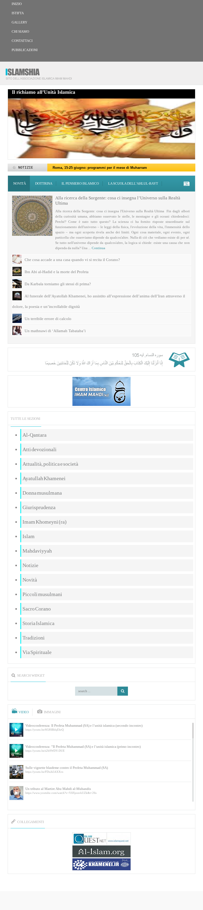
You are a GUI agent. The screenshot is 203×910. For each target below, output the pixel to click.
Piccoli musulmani (42, 594)
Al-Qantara (34, 435)
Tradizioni (33, 638)
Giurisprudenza (39, 507)
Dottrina (43, 183)
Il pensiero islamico (80, 183)
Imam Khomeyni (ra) (44, 522)
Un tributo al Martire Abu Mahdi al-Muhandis (58, 789)
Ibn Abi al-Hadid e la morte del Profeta (57, 272)
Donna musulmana (42, 493)
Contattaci (22, 41)
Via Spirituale (37, 652)
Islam (28, 536)
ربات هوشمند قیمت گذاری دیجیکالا (101, 901)
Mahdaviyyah (37, 551)
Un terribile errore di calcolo (48, 319)
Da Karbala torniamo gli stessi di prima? (58, 284)
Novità (19, 183)
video (24, 712)
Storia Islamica (38, 623)
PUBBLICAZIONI (25, 50)
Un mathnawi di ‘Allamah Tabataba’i (55, 331)
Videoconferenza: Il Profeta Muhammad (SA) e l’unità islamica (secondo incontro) (83, 725)
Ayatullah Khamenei (44, 478)
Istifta (18, 13)
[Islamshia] (40, 72)
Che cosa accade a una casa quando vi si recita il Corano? (72, 260)
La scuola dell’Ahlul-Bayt (133, 183)
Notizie (30, 565)
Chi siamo (20, 31)
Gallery (19, 22)
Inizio (17, 4)
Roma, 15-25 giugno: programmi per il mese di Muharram (100, 168)
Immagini (52, 712)
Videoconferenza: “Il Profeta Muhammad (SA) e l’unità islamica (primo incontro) (83, 747)
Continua (98, 248)
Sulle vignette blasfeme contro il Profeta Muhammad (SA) (66, 768)
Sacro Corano (36, 609)
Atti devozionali (39, 449)
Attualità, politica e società (50, 464)
